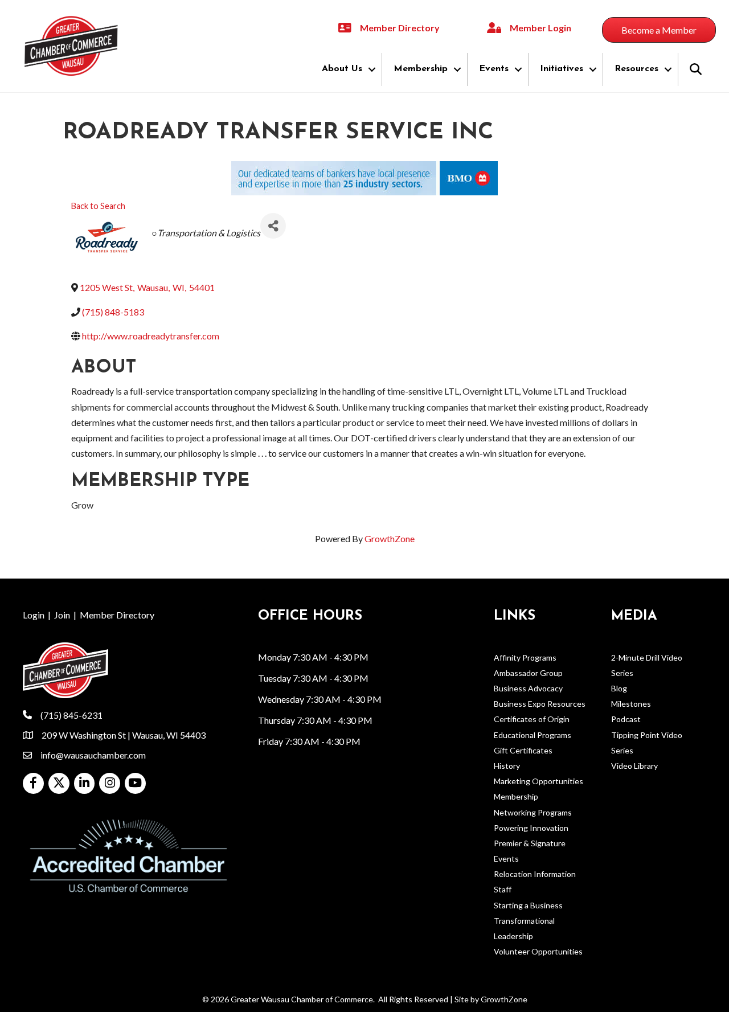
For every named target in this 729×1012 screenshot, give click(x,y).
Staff (502, 889)
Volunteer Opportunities (538, 951)
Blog (619, 688)
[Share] (273, 226)
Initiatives (561, 68)
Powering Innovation (531, 828)
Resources (636, 68)
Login (33, 614)
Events (494, 68)
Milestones (631, 703)
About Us (342, 68)
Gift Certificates (523, 750)
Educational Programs (532, 735)
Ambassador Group (528, 673)
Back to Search (98, 206)
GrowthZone (389, 538)
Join (62, 614)
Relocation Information (535, 874)
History (507, 766)
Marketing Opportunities (538, 781)
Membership (421, 68)
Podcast (626, 719)
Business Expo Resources (539, 703)
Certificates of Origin (532, 719)
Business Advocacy (528, 688)
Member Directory (117, 614)
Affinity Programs (525, 657)
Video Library (634, 766)
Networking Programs (533, 812)
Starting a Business (528, 905)
